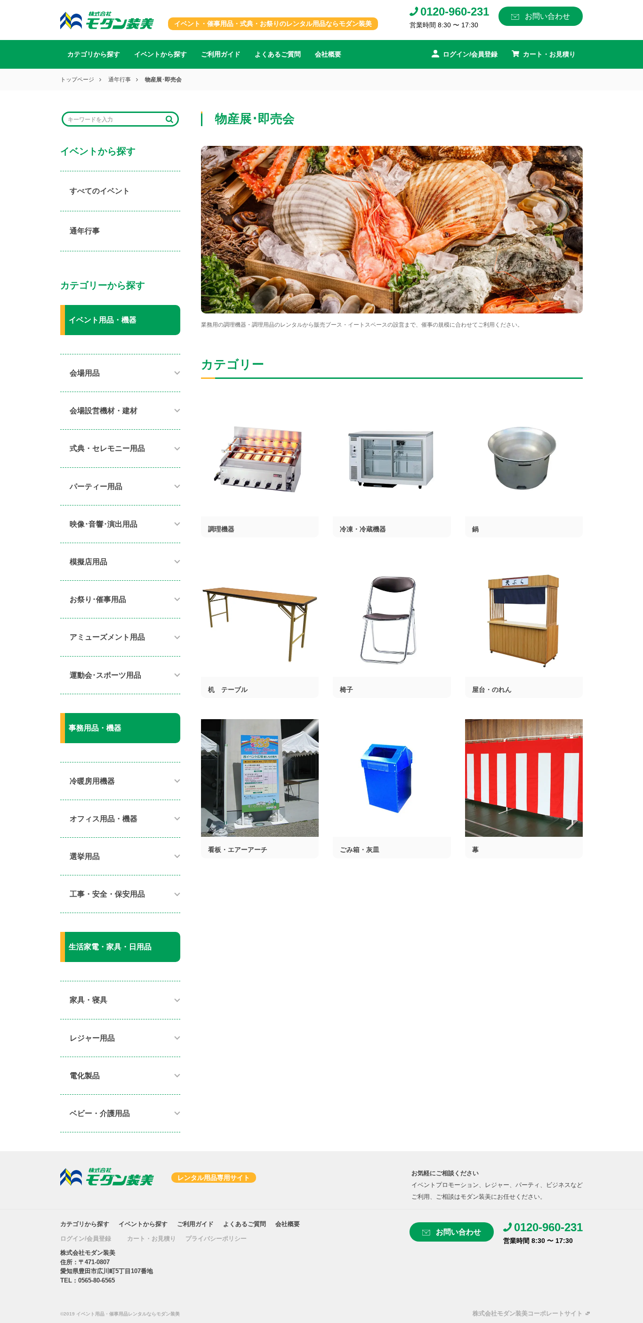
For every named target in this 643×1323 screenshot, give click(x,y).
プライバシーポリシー (216, 1238)
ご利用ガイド (221, 54)
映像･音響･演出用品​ (103, 524)
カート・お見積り (151, 1238)
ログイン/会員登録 (85, 1238)
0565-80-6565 (96, 1280)
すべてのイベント (100, 191)
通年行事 (119, 79)
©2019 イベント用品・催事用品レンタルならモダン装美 (120, 1313)
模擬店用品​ (88, 562)
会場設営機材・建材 (103, 411)
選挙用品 (85, 856)
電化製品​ (85, 1076)
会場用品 (85, 373)
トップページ (77, 79)
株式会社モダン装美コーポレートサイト (528, 1313)
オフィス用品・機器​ (103, 819)
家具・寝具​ (88, 1000)
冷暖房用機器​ (92, 781)
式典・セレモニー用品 (107, 448)
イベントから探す (160, 54)
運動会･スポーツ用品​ (105, 675)
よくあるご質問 (278, 54)
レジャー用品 (92, 1038)
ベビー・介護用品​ (100, 1113)
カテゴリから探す (93, 54)
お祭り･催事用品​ (98, 599)
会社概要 (328, 54)
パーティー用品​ (96, 486)
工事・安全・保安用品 (107, 894)
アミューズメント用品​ (107, 637)
